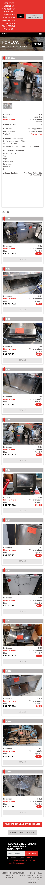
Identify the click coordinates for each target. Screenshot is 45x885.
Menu (5, 33)
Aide (3, 873)
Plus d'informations (34, 16)
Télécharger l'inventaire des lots (22, 824)
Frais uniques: (9, 131)
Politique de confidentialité (21, 874)
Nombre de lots (9, 125)
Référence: (7, 114)
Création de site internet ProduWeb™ (35, 880)
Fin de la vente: (9, 119)
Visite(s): (6, 134)
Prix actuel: (9, 254)
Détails (22, 259)
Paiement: (7, 129)
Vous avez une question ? (22, 832)
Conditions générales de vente (10, 875)
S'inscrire (31, 854)
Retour (38, 44)
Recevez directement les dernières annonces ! (21, 846)
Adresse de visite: (10, 173)
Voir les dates (36, 134)
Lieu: (5, 117)
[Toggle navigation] (40, 33)
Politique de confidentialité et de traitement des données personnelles (22, 860)
